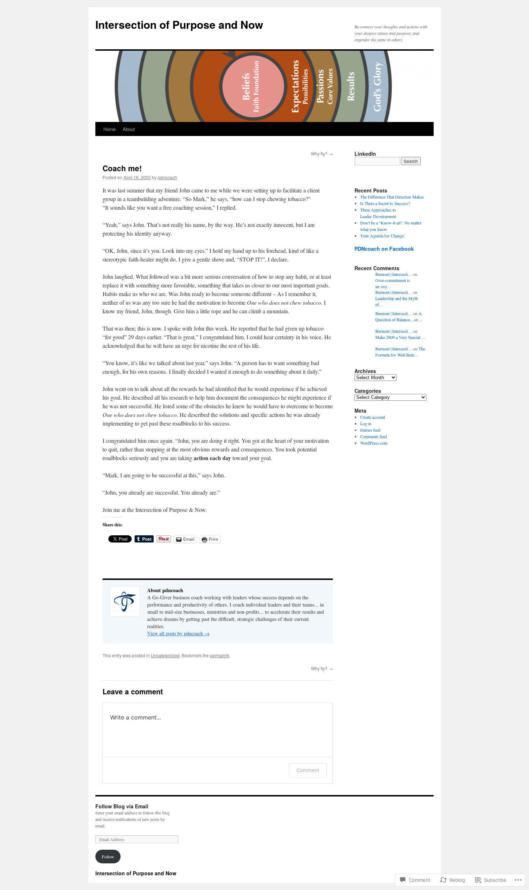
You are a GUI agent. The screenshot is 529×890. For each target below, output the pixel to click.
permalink (219, 655)
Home (109, 129)
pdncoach (167, 177)
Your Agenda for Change (382, 236)
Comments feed (373, 436)
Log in (365, 423)
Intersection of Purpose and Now (179, 24)
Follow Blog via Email (121, 806)
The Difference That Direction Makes (392, 197)
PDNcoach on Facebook (384, 248)
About (129, 129)
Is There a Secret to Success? (385, 203)
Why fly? (322, 153)
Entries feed (370, 430)
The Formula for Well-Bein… (400, 352)
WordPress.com (373, 443)
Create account (372, 417)
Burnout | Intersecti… (393, 274)
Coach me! (122, 168)
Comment (308, 770)
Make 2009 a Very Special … (400, 337)
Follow (108, 856)
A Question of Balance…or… (398, 316)
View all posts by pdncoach (178, 633)
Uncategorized (165, 655)
